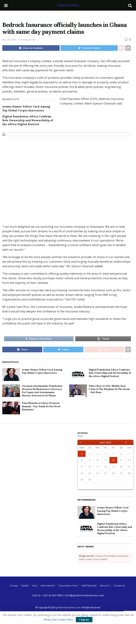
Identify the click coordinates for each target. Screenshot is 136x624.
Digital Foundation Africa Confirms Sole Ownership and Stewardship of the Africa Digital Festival (27, 120)
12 (113, 460)
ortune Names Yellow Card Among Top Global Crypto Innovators (42, 371)
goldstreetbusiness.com (68, 607)
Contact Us (119, 585)
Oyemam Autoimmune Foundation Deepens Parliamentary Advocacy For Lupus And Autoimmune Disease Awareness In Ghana (42, 390)
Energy (14, 585)
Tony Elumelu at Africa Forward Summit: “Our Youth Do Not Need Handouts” (41, 406)
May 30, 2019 (9, 39)
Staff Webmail (88, 585)
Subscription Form (68, 585)
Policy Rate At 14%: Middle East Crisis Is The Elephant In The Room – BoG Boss (109, 389)
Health (24, 585)
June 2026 (105, 442)
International (48, 585)
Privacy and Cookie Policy (58, 619)
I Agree (84, 619)
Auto (34, 585)
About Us (105, 585)
